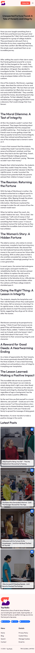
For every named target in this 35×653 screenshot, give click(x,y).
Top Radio (5, 607)
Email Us (21, 642)
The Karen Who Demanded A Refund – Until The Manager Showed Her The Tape (16, 504)
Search (3, 639)
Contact (3, 642)
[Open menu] (32, 3)
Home (3, 633)
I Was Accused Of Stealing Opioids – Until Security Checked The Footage (16, 585)
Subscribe (25, 3)
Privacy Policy (23, 633)
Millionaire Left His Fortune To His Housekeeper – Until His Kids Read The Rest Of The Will (16, 543)
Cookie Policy (23, 636)
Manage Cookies (24, 639)
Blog (2, 636)
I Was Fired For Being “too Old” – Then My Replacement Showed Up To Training (16, 463)
